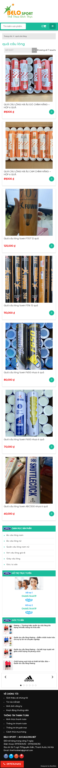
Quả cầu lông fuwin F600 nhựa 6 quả (24, 439)
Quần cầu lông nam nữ (17, 547)
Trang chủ (8, 36)
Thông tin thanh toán (16, 724)
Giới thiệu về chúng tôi (17, 698)
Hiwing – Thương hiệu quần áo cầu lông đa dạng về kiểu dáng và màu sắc (32, 626)
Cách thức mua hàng (16, 732)
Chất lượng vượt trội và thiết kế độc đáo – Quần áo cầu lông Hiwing (32, 662)
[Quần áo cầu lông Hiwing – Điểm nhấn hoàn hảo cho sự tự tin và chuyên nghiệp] (8, 641)
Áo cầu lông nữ (13, 541)
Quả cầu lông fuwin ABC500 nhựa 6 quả (26, 506)
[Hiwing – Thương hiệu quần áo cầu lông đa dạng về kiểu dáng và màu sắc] (8, 629)
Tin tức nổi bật (13, 702)
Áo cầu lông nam (14, 535)
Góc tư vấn (12, 565)
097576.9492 (13, 764)
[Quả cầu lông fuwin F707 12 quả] (29, 212)
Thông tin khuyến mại (16, 728)
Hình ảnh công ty (14, 706)
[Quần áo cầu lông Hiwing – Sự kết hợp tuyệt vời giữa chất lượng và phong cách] (8, 653)
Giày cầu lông (13, 559)
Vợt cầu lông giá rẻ (15, 553)
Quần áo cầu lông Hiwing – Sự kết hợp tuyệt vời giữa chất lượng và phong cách (34, 650)
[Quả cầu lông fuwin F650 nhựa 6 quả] (29, 346)
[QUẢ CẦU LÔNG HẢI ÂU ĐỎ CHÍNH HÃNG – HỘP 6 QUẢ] (29, 78)
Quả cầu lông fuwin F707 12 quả (21, 238)
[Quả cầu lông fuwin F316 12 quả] (29, 279)
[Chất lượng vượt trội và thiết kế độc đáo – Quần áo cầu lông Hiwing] (8, 665)
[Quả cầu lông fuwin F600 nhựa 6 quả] (29, 413)
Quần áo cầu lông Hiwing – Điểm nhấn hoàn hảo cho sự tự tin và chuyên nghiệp (34, 638)
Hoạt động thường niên (17, 710)
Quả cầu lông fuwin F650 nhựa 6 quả (24, 372)
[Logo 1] (29, 678)
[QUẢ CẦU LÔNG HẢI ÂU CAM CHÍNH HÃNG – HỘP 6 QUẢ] (29, 145)
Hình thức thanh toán (16, 719)
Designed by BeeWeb (48, 766)
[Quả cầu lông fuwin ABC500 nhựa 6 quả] (29, 480)
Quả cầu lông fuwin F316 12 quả (21, 305)
